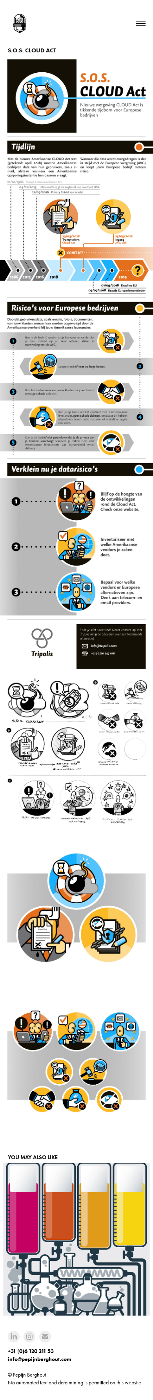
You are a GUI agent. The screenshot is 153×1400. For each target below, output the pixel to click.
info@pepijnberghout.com (39, 1359)
